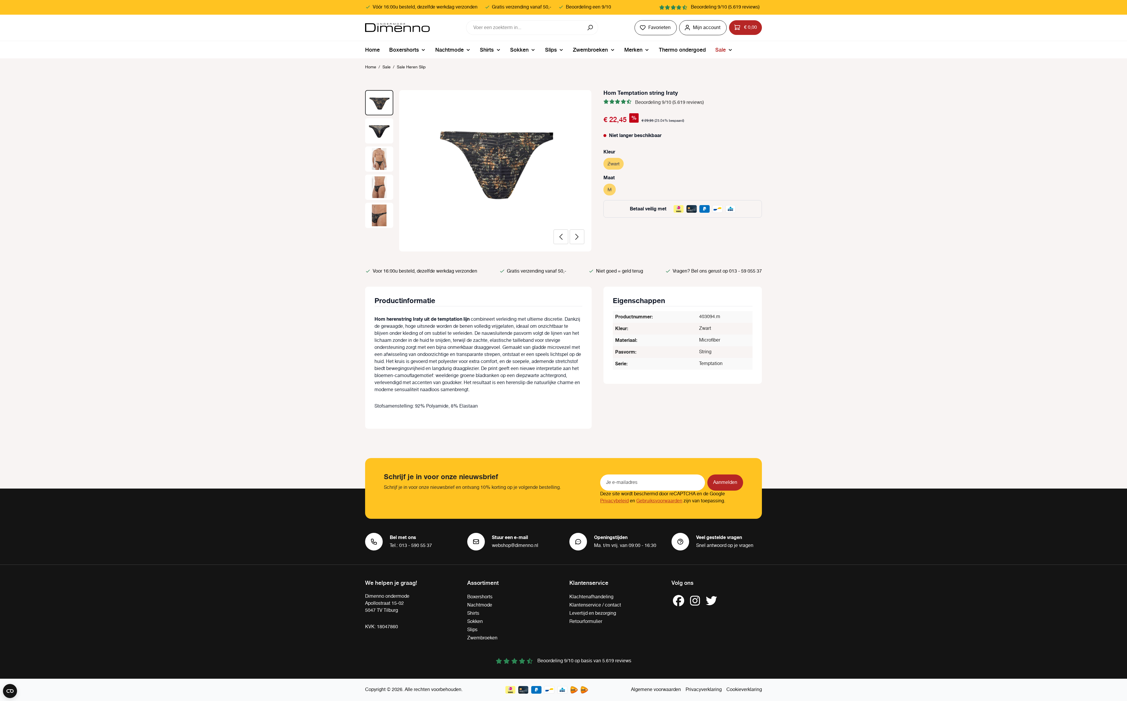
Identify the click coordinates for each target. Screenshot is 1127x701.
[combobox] (524, 27)
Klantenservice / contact (595, 605)
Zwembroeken (482, 638)
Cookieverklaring (744, 689)
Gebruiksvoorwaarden (659, 501)
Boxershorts (479, 597)
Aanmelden (725, 482)
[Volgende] (577, 236)
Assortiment (483, 582)
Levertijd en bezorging (592, 613)
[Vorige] (561, 236)
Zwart (616, 164)
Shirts (473, 613)
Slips (472, 630)
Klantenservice (588, 582)
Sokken (475, 621)
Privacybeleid (614, 501)
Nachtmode (479, 605)
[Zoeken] (590, 27)
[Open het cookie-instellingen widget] (10, 691)
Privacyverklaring (704, 689)
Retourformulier (585, 621)
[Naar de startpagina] (397, 27)
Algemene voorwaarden (656, 689)
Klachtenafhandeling (591, 597)
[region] (478, 170)
